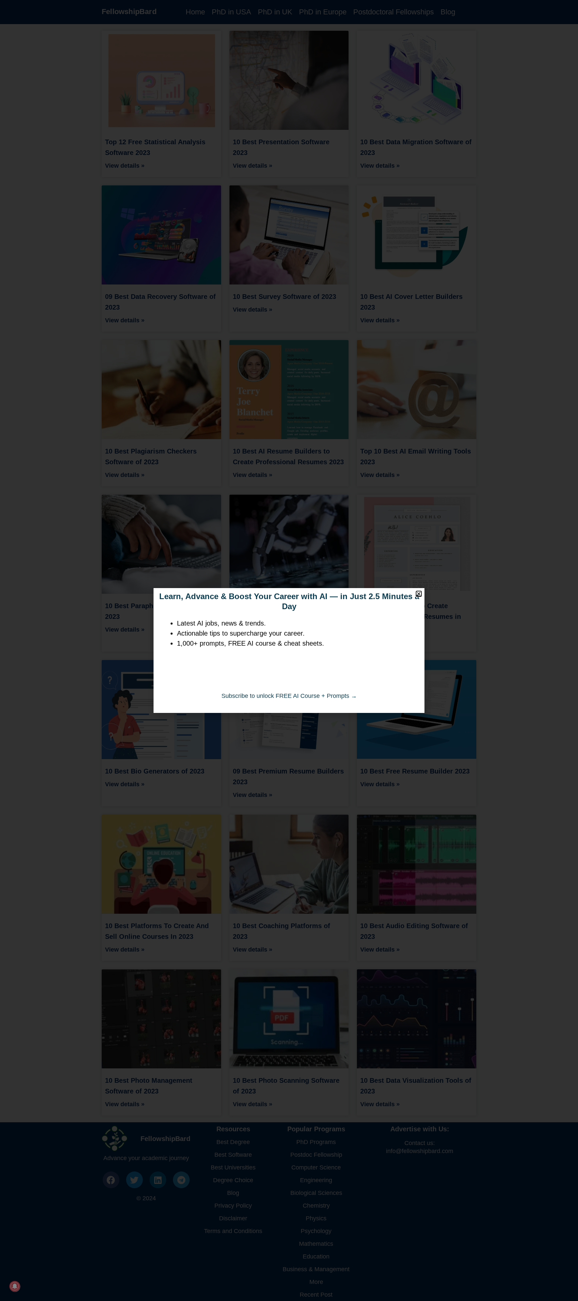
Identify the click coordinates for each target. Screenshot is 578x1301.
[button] (418, 593)
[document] (289, 650)
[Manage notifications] (14, 1286)
